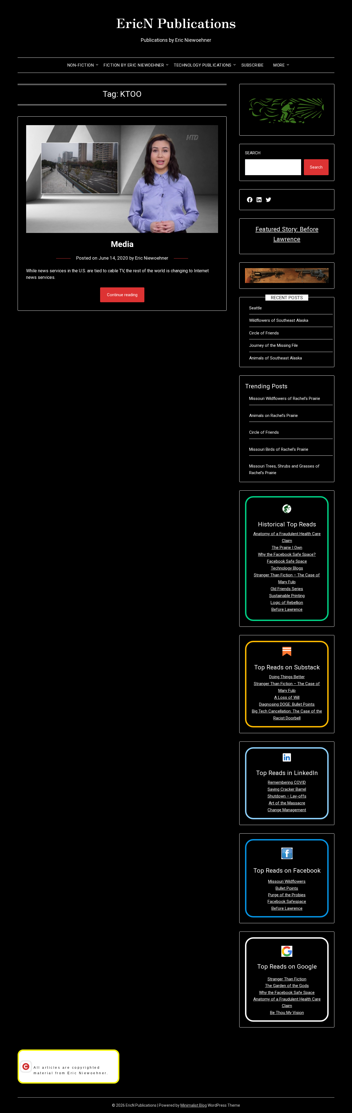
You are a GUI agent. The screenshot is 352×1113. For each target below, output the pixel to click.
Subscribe (252, 65)
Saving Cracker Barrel (287, 789)
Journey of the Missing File (273, 345)
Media (122, 244)
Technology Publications (203, 65)
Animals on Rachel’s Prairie (273, 415)
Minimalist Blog (193, 1105)
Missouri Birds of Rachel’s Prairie (278, 449)
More (279, 65)
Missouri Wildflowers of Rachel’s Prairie (284, 398)
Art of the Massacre (287, 803)
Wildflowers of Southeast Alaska (278, 320)
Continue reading (122, 294)
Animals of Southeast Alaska (275, 358)
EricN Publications (176, 22)
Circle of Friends (264, 333)
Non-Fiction (80, 65)
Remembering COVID (287, 782)
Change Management (287, 809)
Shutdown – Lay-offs (287, 796)
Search (252, 152)
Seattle (255, 308)
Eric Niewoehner (151, 258)
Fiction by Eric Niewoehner (134, 65)
